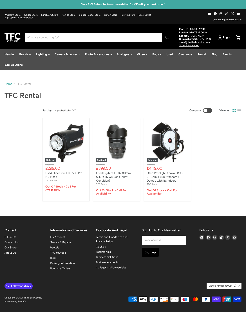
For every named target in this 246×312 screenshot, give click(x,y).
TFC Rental (51, 180)
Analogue (123, 54)
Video (141, 54)
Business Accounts (107, 262)
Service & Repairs (60, 242)
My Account (57, 237)
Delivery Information (62, 263)
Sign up (150, 252)
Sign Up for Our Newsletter (19, 17)
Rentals (54, 247)
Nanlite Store (68, 15)
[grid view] (233, 110)
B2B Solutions (14, 64)
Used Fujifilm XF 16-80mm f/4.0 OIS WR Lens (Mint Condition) (113, 176)
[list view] (238, 110)
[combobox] (93, 37)
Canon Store (110, 15)
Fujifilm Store (128, 15)
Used (169, 54)
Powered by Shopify (15, 301)
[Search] (167, 37)
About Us (10, 252)
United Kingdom (226, 19)
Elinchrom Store (49, 15)
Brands (24, 54)
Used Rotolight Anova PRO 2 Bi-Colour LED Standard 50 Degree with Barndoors (165, 176)
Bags (156, 54)
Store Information (189, 45)
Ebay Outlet (144, 15)
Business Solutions (107, 257)
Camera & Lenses (66, 54)
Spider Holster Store (89, 15)
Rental (202, 54)
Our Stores (11, 247)
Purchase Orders (60, 268)
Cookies (101, 246)
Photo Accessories (97, 54)
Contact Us (12, 242)
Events (227, 54)
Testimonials (103, 251)
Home (8, 84)
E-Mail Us (10, 237)
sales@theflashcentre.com (194, 42)
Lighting (42, 54)
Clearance (185, 54)
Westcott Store (13, 15)
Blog (214, 54)
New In (9, 54)
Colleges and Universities (111, 267)
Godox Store (31, 15)
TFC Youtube (58, 252)
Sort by (47, 110)
